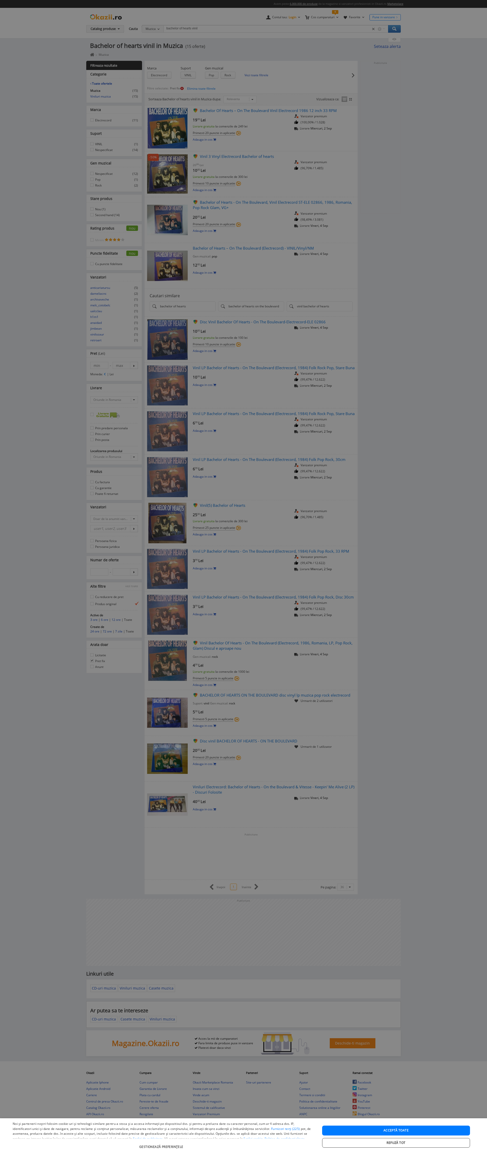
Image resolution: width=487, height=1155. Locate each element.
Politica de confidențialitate (285, 1139)
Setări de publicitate (148, 1139)
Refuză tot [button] (396, 1143)
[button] (162, 1144)
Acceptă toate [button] (396, 1130)
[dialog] (243, 1136)
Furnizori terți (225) (285, 1129)
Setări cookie (253, 1139)
